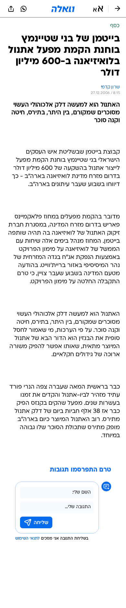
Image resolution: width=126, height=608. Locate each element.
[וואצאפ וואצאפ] (23, 9)
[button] (98, 9)
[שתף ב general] (11, 8)
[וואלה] (63, 9)
